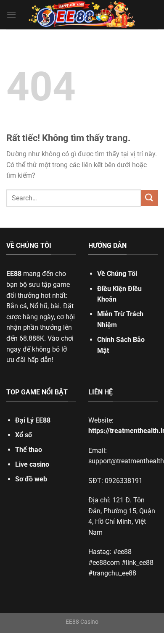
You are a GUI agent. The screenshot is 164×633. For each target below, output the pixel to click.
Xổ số (23, 435)
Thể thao (28, 450)
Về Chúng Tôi (117, 274)
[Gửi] (149, 198)
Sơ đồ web (31, 479)
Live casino (32, 464)
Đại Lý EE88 (32, 420)
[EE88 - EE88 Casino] (82, 15)
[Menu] (11, 14)
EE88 (13, 274)
